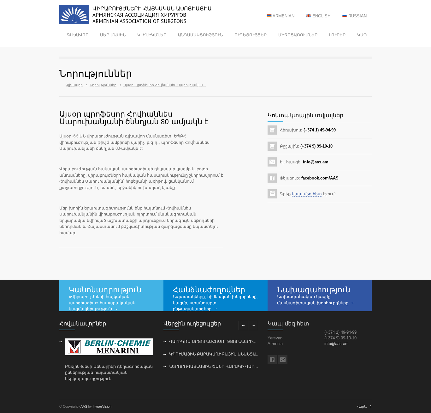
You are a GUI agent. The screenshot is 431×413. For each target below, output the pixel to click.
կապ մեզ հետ (307, 193)
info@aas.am (336, 343)
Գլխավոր (74, 85)
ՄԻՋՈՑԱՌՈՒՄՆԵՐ (297, 35)
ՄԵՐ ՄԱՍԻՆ (113, 35)
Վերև (362, 406)
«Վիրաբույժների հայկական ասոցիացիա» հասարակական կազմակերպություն (102, 302)
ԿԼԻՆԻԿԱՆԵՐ (151, 35)
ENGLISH (320, 16)
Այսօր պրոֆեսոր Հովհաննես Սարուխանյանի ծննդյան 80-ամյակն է (133, 117)
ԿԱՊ (362, 35)
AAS (83, 406)
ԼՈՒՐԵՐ (337, 35)
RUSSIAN (357, 16)
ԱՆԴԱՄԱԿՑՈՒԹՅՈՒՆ (200, 35)
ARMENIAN (283, 16)
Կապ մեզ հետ (288, 323)
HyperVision (102, 406)
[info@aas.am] (282, 359)
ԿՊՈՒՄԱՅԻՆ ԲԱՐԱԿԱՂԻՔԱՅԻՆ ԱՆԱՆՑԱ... (214, 354)
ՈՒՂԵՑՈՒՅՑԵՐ (250, 35)
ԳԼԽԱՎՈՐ (77, 35)
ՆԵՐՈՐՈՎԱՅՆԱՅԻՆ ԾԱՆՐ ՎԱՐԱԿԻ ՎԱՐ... (213, 366)
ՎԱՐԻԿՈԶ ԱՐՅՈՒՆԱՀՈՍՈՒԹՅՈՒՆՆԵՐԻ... (213, 341)
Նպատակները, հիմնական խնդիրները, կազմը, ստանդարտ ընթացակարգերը (215, 302)
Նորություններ (103, 85)
